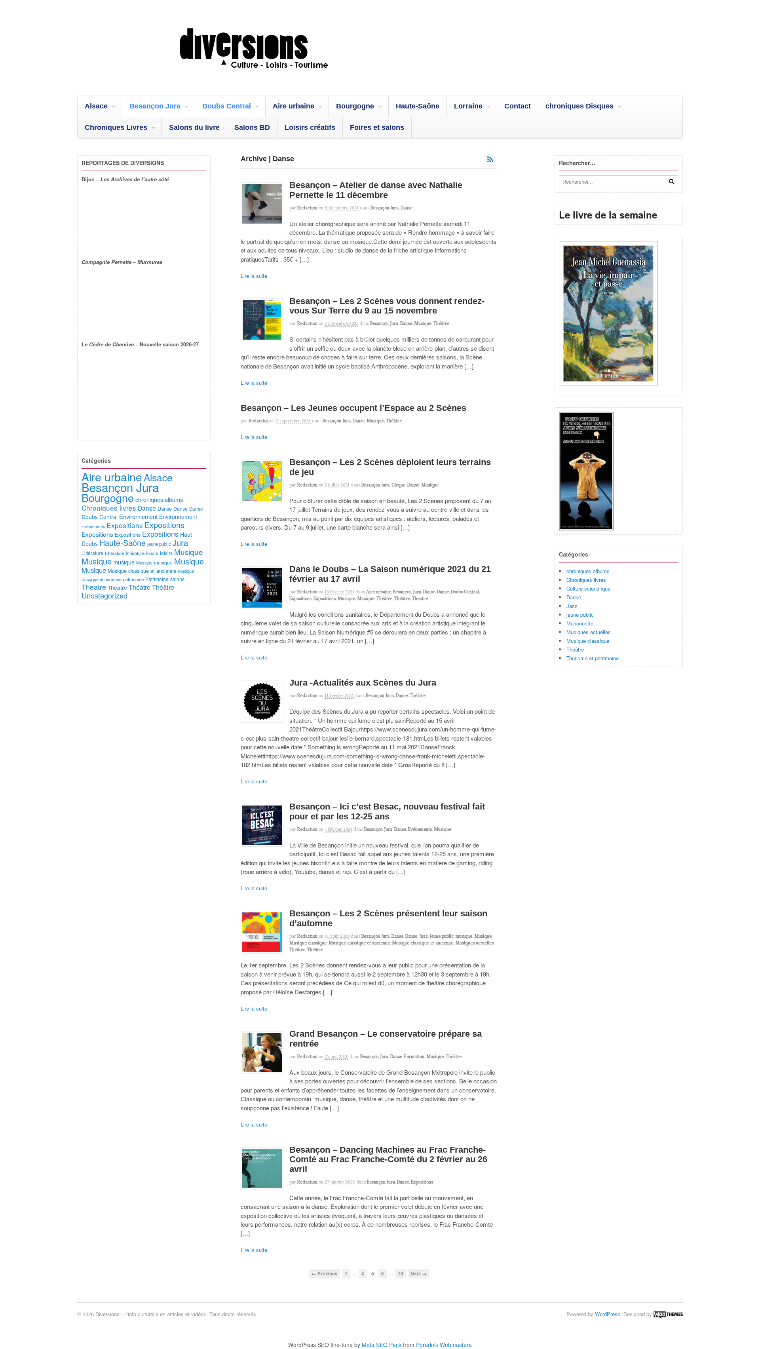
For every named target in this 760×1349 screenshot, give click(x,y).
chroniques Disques (579, 106)
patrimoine (133, 579)
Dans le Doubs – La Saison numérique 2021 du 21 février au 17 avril (390, 574)
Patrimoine (157, 579)
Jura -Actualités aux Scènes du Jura (362, 683)
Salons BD (252, 127)
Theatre (420, 598)
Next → (418, 1273)
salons (177, 579)
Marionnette (579, 623)
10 (400, 1273)
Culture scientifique (588, 588)
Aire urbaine (293, 106)
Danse (406, 208)
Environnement (138, 516)
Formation (414, 1056)
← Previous (325, 1273)
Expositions (300, 598)
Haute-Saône (417, 106)
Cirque (398, 485)
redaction (307, 208)
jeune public (442, 936)
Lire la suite (254, 275)
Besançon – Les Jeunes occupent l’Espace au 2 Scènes (353, 408)
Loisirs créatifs (310, 127)
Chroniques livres (586, 579)
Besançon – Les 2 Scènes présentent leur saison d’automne (388, 918)
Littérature (92, 552)
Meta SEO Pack (381, 1345)
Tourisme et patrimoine (592, 658)
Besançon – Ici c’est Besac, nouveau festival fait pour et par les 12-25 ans (387, 811)
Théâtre (441, 323)
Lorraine (468, 106)
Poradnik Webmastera (444, 1345)
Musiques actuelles (474, 943)
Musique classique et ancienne (359, 943)
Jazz (423, 936)
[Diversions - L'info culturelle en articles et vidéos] (275, 75)
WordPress (607, 1314)
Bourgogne (355, 106)
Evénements (420, 829)
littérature (135, 553)
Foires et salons (377, 127)
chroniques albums (588, 571)
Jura (180, 542)
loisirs (152, 553)
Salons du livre (194, 127)
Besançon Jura (154, 106)
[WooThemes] (668, 1314)
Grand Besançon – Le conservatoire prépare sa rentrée (385, 1039)
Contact (517, 106)
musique (464, 936)
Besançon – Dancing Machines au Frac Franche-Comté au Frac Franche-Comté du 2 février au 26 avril (388, 1159)
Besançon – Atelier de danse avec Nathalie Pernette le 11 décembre (375, 190)
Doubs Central (226, 106)
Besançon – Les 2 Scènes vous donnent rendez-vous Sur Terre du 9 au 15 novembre (386, 306)
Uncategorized (104, 595)
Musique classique (308, 943)
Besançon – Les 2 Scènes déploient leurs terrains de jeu (390, 467)
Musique (422, 323)
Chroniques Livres (116, 127)
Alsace (96, 106)
